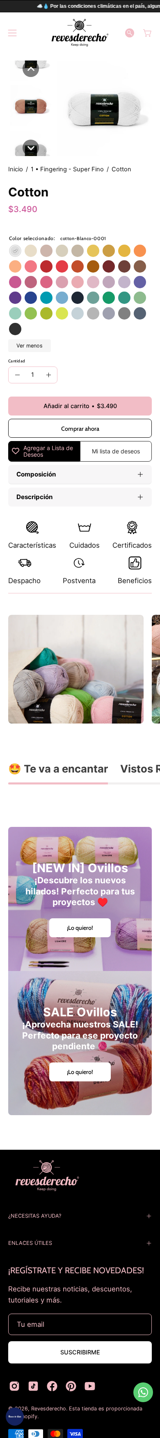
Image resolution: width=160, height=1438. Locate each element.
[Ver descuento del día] (15, 1417)
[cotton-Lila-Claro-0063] (124, 282)
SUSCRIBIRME (80, 1352)
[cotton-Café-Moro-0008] (124, 266)
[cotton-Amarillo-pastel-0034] (93, 251)
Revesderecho (48, 1408)
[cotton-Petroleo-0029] (93, 298)
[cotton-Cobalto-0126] (140, 313)
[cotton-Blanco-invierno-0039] (31, 251)
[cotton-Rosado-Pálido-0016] (93, 282)
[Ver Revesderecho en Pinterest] (71, 1386)
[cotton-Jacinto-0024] (62, 298)
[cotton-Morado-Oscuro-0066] (15, 298)
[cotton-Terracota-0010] (77, 266)
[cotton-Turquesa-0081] (124, 298)
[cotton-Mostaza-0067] (109, 251)
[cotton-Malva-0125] (109, 282)
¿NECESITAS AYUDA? (34, 1216)
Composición (36, 474)
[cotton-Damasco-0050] (15, 266)
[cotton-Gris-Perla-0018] (93, 313)
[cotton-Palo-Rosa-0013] (77, 282)
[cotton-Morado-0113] (140, 282)
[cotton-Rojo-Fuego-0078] (62, 266)
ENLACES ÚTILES (30, 1243)
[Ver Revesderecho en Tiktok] (33, 1386)
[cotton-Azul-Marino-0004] (77, 298)
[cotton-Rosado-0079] (62, 282)
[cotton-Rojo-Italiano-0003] (46, 266)
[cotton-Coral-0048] (31, 266)
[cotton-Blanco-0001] (15, 251)
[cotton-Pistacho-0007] (31, 313)
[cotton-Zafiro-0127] (109, 313)
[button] (129, 32)
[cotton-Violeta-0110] (31, 282)
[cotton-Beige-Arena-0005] (77, 251)
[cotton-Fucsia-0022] (15, 282)
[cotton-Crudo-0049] (62, 251)
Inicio (15, 169)
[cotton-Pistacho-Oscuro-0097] (46, 313)
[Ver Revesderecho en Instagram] (14, 1386)
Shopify (27, 1416)
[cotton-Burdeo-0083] (109, 266)
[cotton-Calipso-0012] (46, 298)
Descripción (34, 497)
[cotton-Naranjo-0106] (140, 251)
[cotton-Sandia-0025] (46, 282)
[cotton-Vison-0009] (140, 266)
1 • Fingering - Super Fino (67, 169)
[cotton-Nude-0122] (46, 251)
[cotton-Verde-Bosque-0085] (109, 298)
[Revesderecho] (80, 33)
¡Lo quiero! (80, 927)
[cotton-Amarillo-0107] (124, 251)
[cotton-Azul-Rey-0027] (31, 298)
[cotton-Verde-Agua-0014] (15, 313)
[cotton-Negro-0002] (15, 329)
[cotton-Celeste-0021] (77, 313)
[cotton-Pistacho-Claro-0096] (62, 313)
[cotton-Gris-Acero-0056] (124, 313)
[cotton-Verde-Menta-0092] (140, 298)
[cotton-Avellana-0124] (93, 266)
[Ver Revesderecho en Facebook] (52, 1386)
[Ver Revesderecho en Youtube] (90, 1386)
